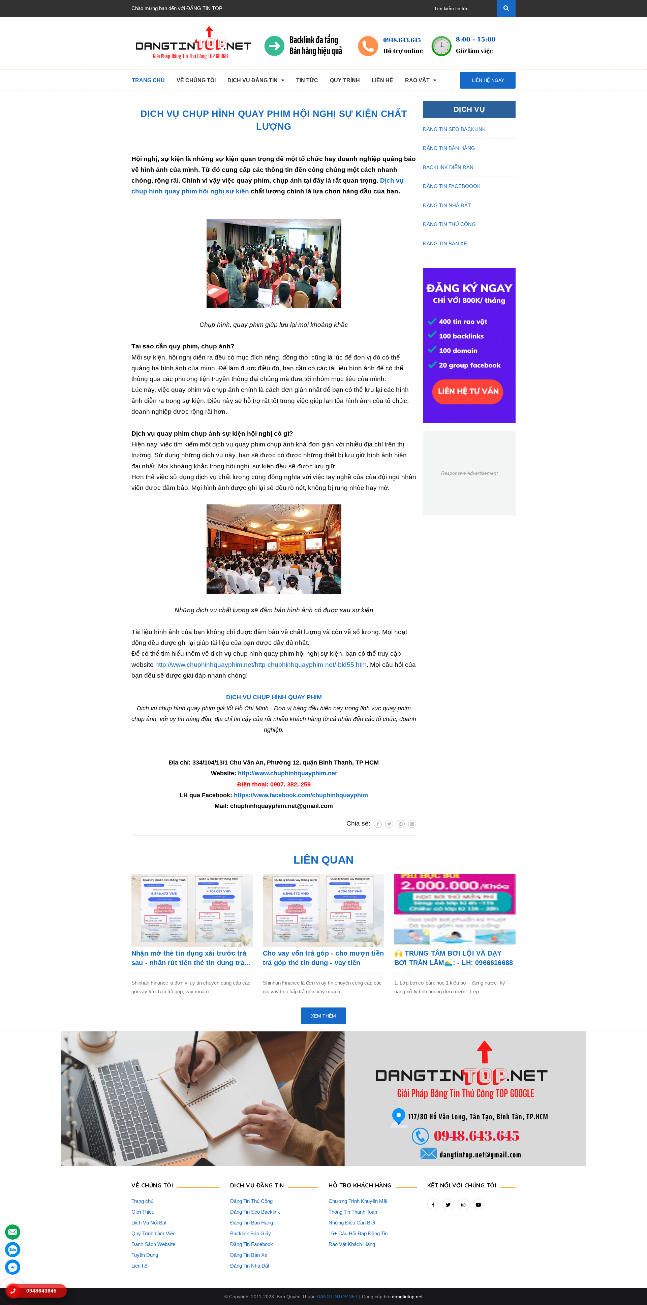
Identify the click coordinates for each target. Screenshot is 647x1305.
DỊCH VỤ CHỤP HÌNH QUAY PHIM (274, 697)
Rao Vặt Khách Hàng (352, 1244)
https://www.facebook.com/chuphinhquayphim (301, 795)
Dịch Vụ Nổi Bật (148, 1222)
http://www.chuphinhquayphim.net (287, 773)
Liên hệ (139, 1266)
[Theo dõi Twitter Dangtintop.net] (448, 1204)
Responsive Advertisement (469, 473)
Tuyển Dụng (144, 1255)
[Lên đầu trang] (630, 1288)
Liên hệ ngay (488, 80)
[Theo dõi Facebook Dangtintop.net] (433, 1204)
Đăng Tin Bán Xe (248, 1255)
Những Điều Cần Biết (352, 1222)
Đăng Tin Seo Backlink (255, 1212)
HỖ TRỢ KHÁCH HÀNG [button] (360, 1185)
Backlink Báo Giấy (250, 1233)
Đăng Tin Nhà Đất (249, 1266)
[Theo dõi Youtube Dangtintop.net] (479, 1204)
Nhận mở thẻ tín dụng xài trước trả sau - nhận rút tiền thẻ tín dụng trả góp (188, 958)
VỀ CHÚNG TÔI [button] (152, 1185)
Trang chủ (142, 1201)
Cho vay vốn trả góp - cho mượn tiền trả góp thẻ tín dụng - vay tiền (323, 958)
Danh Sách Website (153, 1244)
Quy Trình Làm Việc (153, 1233)
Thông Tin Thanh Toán (353, 1212)
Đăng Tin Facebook (251, 1244)
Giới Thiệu (142, 1212)
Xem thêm (323, 1016)
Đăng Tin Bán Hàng (251, 1222)
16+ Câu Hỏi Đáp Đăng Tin (358, 1233)
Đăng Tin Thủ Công (251, 1201)
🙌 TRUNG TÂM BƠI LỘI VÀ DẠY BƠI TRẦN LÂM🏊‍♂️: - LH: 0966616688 (453, 958)
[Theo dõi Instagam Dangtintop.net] (463, 1204)
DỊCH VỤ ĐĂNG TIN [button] (257, 1185)
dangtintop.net (407, 1296)
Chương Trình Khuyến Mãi (358, 1201)
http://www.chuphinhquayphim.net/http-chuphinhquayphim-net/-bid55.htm (261, 664)
